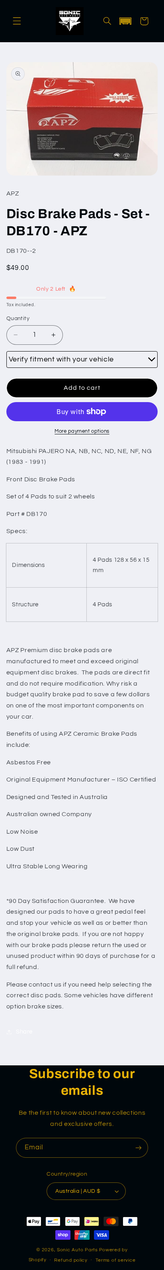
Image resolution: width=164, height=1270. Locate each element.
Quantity (17, 318)
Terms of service (116, 1260)
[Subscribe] (138, 1147)
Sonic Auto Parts (77, 1250)
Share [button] (24, 1032)
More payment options (82, 431)
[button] (17, 21)
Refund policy (71, 1260)
